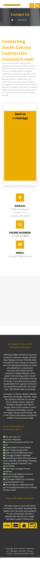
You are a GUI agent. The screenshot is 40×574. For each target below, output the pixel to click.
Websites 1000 (28, 553)
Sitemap (9, 553)
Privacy (29, 551)
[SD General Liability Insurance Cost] (11, 5)
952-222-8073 (22, 236)
